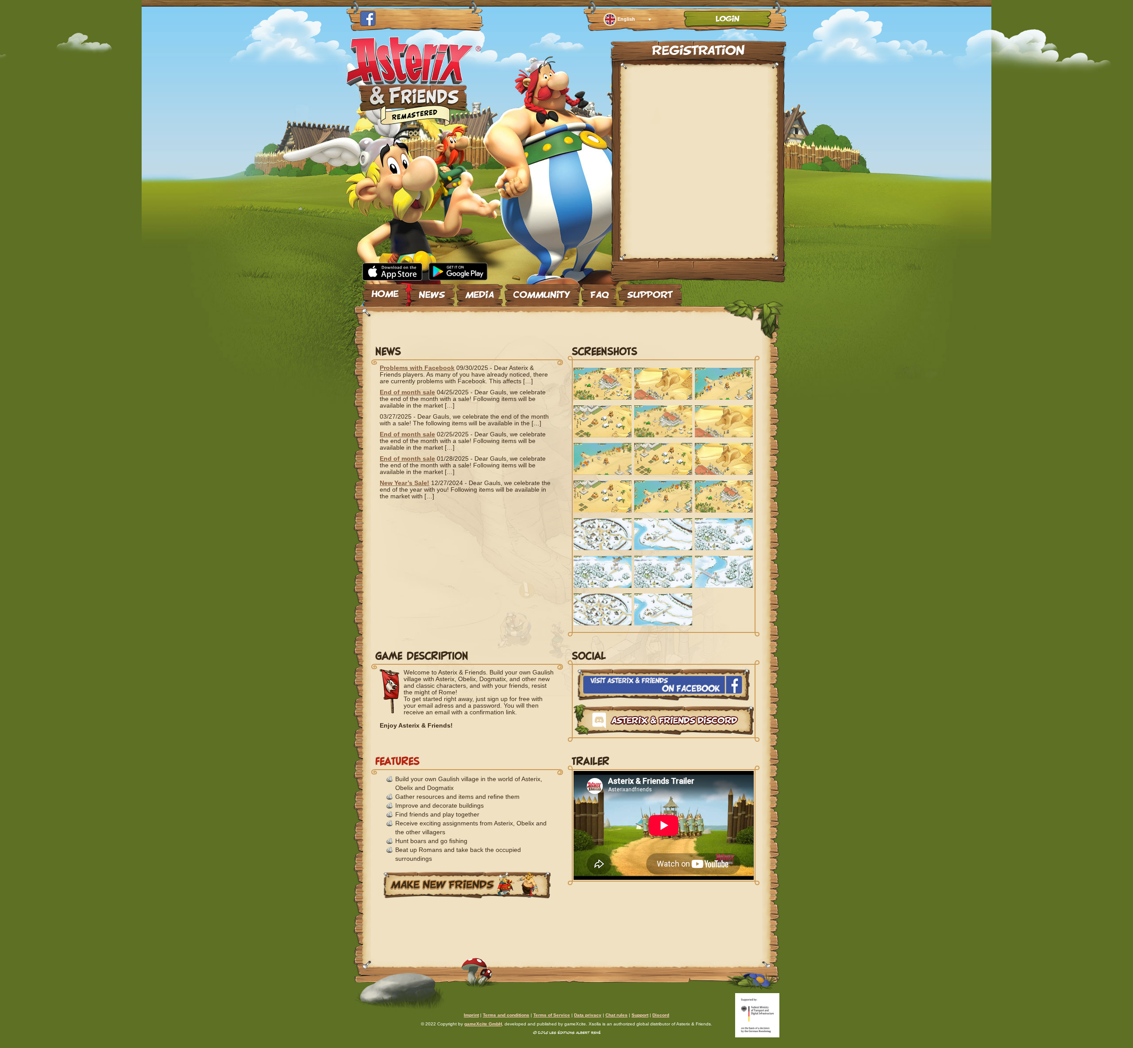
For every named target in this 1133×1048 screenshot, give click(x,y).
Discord (660, 1015)
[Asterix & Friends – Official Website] (414, 123)
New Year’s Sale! (404, 482)
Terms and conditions (506, 1015)
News (432, 291)
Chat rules (616, 1015)
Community (542, 291)
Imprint (471, 1015)
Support (650, 291)
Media (479, 291)
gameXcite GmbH (483, 1023)
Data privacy (587, 1015)
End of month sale (407, 392)
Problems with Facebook (417, 367)
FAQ (599, 291)
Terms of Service (551, 1015)
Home (385, 291)
